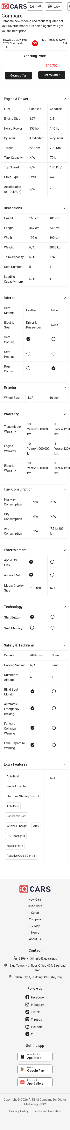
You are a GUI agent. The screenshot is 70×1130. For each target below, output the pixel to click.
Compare (35, 919)
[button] (35, 99)
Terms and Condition (47, 1111)
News (35, 932)
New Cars (35, 899)
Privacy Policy (19, 1111)
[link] (35, 1056)
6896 (22, 958)
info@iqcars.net (46, 958)
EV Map (35, 926)
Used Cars (35, 906)
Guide (35, 913)
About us (35, 939)
